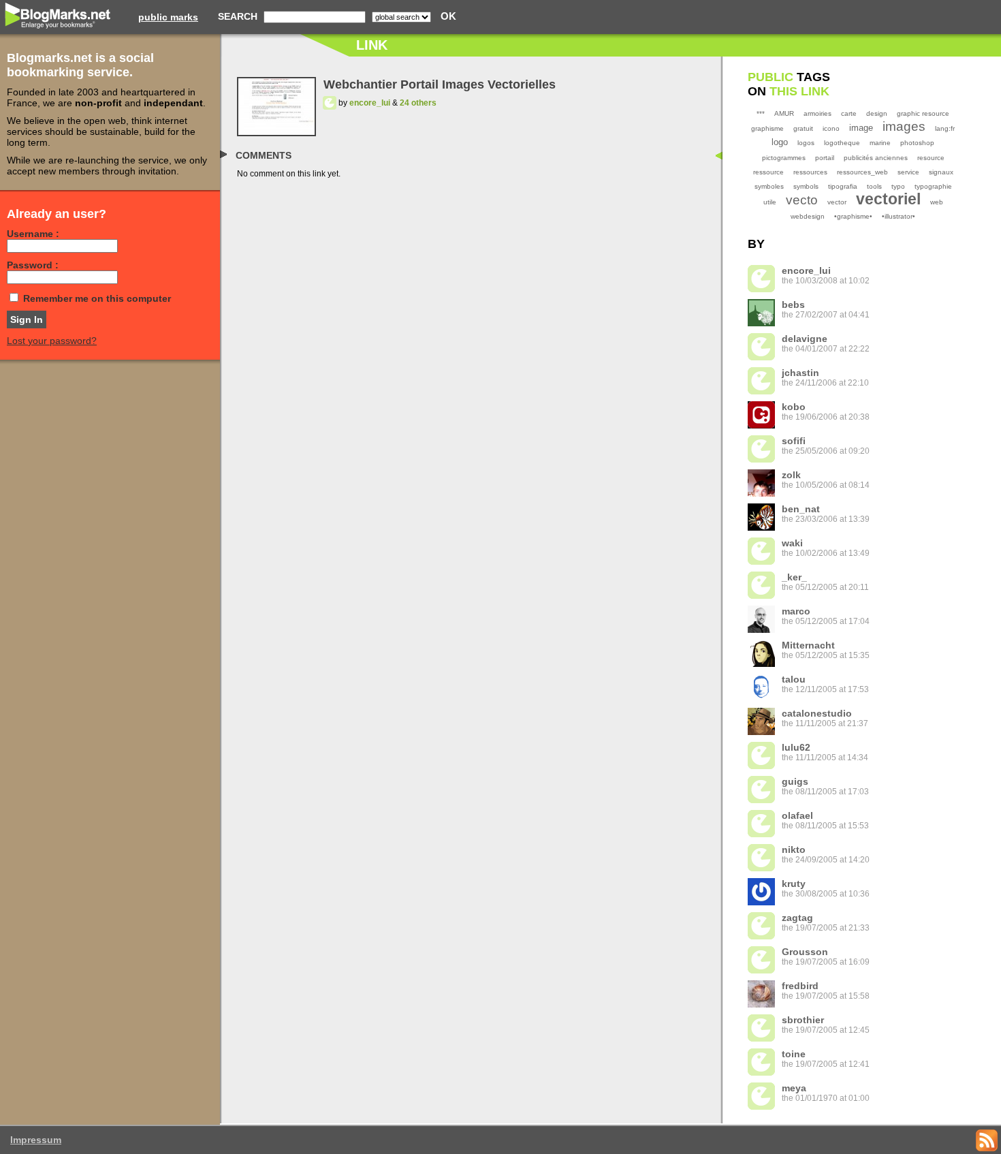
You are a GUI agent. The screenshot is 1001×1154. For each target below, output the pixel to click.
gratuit (803, 128)
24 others (418, 103)
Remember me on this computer (97, 298)
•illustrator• (898, 216)
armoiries (817, 113)
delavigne (804, 338)
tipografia (842, 186)
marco (796, 611)
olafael (797, 815)
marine (880, 142)
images (904, 126)
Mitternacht (808, 645)
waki (792, 542)
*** (761, 113)
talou (794, 679)
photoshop (917, 142)
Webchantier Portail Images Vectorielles (439, 84)
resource (930, 157)
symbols (806, 186)
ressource (768, 172)
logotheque (842, 142)
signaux (941, 172)
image (861, 128)
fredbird (800, 985)
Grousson (805, 951)
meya (794, 1087)
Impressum (35, 1139)
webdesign (808, 216)
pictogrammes (784, 157)
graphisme (767, 128)
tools (874, 186)
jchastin (800, 372)
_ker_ (794, 577)
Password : (33, 265)
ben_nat (801, 508)
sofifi (794, 440)
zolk (791, 474)
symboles (769, 186)
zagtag (797, 917)
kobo (794, 406)
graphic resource (923, 113)
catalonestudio (817, 713)
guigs (795, 781)
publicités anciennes (876, 157)
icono (831, 128)
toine (794, 1053)
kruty (794, 883)
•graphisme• (853, 216)
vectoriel (888, 199)
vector (836, 202)
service (908, 172)
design (876, 113)
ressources (810, 172)
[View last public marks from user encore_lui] (329, 103)
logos (805, 142)
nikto (794, 849)
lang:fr (945, 128)
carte (849, 113)
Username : (33, 233)
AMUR (784, 113)
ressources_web (862, 172)
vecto (802, 200)
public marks (168, 17)
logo (780, 142)
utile (769, 202)
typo (898, 186)
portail (824, 157)
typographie (933, 186)
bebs (793, 304)
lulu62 (796, 747)
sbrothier (803, 1019)
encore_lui (369, 103)
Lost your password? (52, 340)
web (936, 202)
